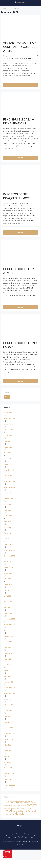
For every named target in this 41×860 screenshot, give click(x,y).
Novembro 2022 (9, 625)
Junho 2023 (8, 585)
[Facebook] (8, 835)
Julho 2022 (8, 648)
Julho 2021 (8, 716)
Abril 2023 (7, 596)
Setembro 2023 (9, 567)
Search (7, 397)
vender (31, 810)
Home (4, 8)
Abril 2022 (7, 665)
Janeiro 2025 (8, 476)
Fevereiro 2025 (9, 470)
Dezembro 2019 (9, 785)
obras (18, 811)
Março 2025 (8, 464)
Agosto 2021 (8, 711)
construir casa (14, 808)
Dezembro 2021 (9, 688)
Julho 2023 (8, 579)
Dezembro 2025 (9, 413)
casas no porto (21, 805)
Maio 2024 (7, 521)
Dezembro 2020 (9, 733)
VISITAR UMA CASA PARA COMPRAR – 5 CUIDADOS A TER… (20, 46)
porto (23, 810)
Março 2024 (8, 533)
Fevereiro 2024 (9, 539)
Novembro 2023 (9, 556)
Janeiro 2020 (8, 779)
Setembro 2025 (9, 430)
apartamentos (17, 802)
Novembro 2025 (9, 418)
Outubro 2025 (8, 424)
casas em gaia (11, 805)
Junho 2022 (8, 653)
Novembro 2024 (9, 487)
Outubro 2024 (8, 493)
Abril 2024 (7, 527)
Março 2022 (8, 670)
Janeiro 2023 (8, 613)
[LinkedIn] (26, 835)
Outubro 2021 (8, 699)
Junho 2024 (8, 516)
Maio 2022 (7, 659)
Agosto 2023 (8, 573)
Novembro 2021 (9, 693)
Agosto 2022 (8, 642)
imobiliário (27, 808)
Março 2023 (8, 602)
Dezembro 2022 (9, 619)
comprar (32, 805)
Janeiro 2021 (8, 728)
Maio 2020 (7, 756)
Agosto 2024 (8, 504)
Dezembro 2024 (9, 481)
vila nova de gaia (14, 813)
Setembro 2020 (9, 739)
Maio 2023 (7, 590)
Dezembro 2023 (9, 550)
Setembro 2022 (9, 636)
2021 (10, 8)
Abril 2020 (7, 762)
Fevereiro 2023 (9, 607)
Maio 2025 (7, 453)
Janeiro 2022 (8, 682)
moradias (9, 810)
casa (29, 802)
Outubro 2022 (8, 630)
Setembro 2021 (9, 705)
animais (6, 802)
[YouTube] (32, 835)
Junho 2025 (8, 447)
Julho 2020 (8, 745)
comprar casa (7, 808)
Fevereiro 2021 (9, 722)
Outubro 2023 (8, 562)
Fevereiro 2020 (9, 774)
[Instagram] (20, 835)
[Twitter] (14, 835)
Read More (20, 85)
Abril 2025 (7, 458)
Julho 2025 (8, 441)
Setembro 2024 (9, 499)
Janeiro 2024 (8, 544)
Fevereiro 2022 (9, 676)
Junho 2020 (8, 751)
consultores (21, 808)
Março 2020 (8, 768)
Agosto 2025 (8, 436)
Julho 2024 (8, 510)
